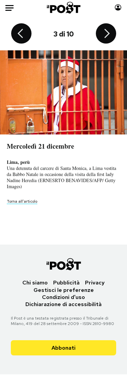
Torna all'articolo (22, 201)
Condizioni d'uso (63, 297)
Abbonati (63, 347)
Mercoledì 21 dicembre (40, 146)
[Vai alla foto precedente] (21, 34)
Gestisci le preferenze (64, 290)
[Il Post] (63, 8)
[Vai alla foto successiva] (106, 34)
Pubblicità (66, 282)
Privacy (95, 282)
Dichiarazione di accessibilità (63, 304)
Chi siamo (35, 282)
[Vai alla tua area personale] (118, 7)
